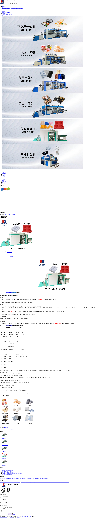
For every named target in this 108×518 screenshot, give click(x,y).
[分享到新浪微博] (3, 255)
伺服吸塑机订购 (32, 482)
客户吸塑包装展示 (13, 8)
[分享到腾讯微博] (4, 255)
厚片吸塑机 (3, 176)
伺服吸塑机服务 (47, 482)
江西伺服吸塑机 (12, 478)
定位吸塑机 (3, 175)
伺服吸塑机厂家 (2, 482)
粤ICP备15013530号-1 (3, 517)
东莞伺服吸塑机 (27, 478)
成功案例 (3, 12)
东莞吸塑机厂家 (5, 438)
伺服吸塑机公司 (56, 482)
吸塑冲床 (3, 180)
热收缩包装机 (4, 181)
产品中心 (3, 183)
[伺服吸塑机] (42, 143)
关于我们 (3, 7)
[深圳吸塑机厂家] (4, 443)
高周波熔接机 (4, 179)
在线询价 (11, 256)
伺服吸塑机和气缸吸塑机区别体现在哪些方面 (9, 474)
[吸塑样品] (17, 424)
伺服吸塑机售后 (61, 482)
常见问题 (12, 14)
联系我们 (6, 8)
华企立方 (18, 517)
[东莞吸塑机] (4, 463)
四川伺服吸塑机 (2, 478)
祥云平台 (11, 517)
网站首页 (3, 6)
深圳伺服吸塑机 (17, 478)
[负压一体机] (42, 92)
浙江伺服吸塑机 (46, 478)
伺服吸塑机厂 (52, 482)
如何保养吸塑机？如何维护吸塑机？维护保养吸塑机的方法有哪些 (12, 473)
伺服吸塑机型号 (7, 482)
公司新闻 (3, 14)
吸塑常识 (9, 14)
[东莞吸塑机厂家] (4, 436)
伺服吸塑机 (3, 182)
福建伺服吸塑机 (37, 478)
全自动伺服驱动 (8, 292)
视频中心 (21, 8)
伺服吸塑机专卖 (42, 482)
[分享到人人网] (5, 255)
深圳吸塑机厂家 (5, 445)
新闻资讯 (3, 13)
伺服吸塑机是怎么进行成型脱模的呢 (7, 472)
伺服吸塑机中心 (66, 482)
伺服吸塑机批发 (23, 482)
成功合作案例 (18, 8)
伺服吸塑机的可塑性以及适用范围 (7, 471)
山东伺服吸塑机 (41, 478)
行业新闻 (6, 14)
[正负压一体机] (42, 41)
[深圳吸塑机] (4, 450)
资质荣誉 (9, 8)
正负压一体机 (4, 172)
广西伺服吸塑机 (7, 478)
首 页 (6, 214)
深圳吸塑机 (4, 451)
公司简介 (3, 8)
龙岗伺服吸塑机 (22, 478)
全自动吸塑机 (4, 173)
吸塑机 (23, 516)
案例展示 (3, 11)
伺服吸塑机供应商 (17, 482)
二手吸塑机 (26, 516)
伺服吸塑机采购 (27, 482)
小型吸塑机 (3, 174)
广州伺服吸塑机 (32, 478)
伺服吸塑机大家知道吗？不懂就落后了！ (8, 470)
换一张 (14, 514)
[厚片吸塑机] (42, 169)
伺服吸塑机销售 (37, 482)
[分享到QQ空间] (2, 255)
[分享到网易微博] (6, 255)
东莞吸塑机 (4, 465)
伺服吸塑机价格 (12, 482)
